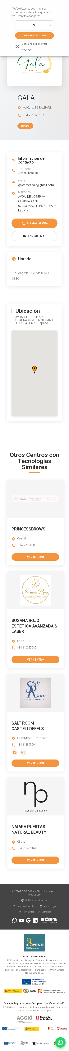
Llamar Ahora (37, 223)
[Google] (28, 920)
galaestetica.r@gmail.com (36, 185)
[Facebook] (15, 752)
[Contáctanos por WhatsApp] (60, 1042)
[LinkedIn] (35, 920)
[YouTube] (21, 920)
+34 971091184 (29, 173)
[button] (34, 369)
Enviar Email (37, 236)
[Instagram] (23, 752)
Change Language (34, 35)
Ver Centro (35, 557)
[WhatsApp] (14, 920)
